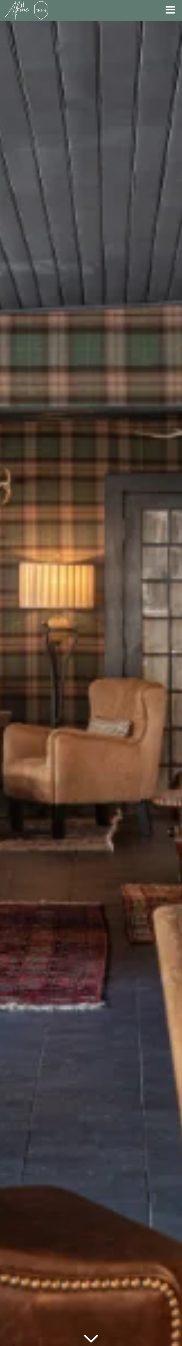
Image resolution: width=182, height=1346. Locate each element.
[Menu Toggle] (134, 9)
